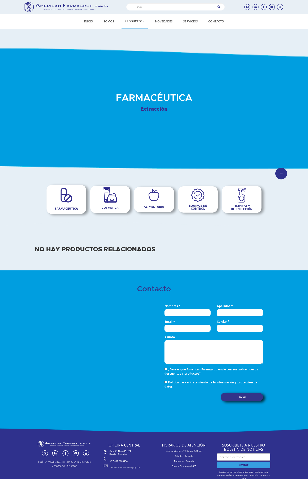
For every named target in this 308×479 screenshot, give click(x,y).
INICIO (88, 21)
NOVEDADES (164, 21)
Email (169, 321)
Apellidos (225, 306)
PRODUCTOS (133, 21)
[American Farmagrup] (66, 7)
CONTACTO (216, 21)
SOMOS (109, 21)
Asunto (169, 337)
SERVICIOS (190, 21)
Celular (223, 321)
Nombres (172, 306)
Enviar (241, 397)
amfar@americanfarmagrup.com (126, 467)
